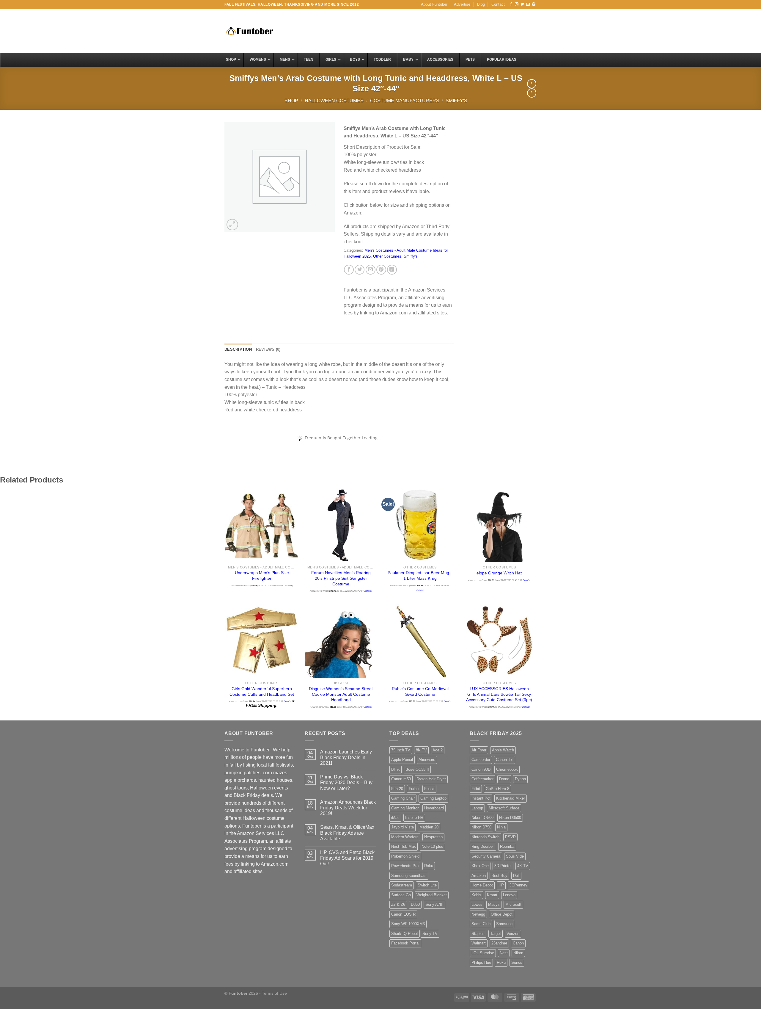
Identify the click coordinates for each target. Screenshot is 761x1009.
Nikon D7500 (482, 817)
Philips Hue (481, 962)
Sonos (516, 962)
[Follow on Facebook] (511, 4)
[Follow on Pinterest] (533, 4)
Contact (498, 4)
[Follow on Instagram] (516, 4)
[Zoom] (232, 225)
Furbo (414, 788)
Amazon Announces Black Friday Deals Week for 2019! (348, 808)
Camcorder (480, 759)
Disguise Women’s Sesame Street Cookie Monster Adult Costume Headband (341, 694)
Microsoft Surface (504, 808)
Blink (395, 769)
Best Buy (499, 875)
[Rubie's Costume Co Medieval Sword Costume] (420, 641)
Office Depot (501, 914)
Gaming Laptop (433, 798)
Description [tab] (238, 349)
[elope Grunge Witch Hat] (499, 525)
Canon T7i (504, 759)
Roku (428, 866)
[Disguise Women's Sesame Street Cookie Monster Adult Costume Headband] (341, 641)
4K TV (522, 866)
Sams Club (480, 924)
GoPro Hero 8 (497, 788)
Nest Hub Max (403, 846)
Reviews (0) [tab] (268, 349)
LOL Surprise (482, 953)
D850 (415, 904)
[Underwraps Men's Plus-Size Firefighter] (261, 525)
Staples (478, 933)
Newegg (478, 914)
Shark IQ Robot (404, 933)
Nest (504, 953)
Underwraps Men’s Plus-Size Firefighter (262, 575)
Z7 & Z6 (398, 904)
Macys (494, 904)
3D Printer (503, 866)
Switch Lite (427, 885)
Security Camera (485, 856)
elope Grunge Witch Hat (499, 573)
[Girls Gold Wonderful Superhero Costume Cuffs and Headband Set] (261, 641)
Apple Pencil (402, 759)
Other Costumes (387, 256)
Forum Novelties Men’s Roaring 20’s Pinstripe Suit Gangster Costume (341, 578)
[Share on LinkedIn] (392, 270)
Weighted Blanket (431, 895)
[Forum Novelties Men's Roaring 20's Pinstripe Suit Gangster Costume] (341, 525)
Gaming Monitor (405, 808)
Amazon (478, 875)
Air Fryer (478, 750)
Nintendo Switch (485, 837)
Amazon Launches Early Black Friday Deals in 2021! (346, 757)
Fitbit (475, 788)
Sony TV (430, 933)
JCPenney (518, 885)
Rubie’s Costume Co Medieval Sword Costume (420, 691)
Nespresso (433, 837)
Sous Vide (515, 856)
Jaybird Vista (402, 827)
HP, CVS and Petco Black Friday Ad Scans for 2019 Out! (347, 858)
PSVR (510, 837)
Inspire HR (414, 817)
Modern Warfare (405, 837)
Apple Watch (503, 750)
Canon (518, 943)
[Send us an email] (528, 4)
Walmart (478, 943)
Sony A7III (434, 904)
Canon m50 (401, 779)
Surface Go (401, 895)
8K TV (421, 750)
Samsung (504, 924)
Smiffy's (456, 100)
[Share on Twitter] (359, 270)
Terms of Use (274, 993)
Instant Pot (480, 798)
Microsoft (513, 904)
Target (495, 933)
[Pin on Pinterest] (381, 270)
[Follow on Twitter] (522, 4)
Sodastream (401, 885)
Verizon (513, 933)
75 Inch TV (400, 750)
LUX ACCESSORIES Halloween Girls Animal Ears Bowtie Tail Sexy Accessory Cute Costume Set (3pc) (499, 694)
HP (501, 885)
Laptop (477, 808)
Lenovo (509, 895)
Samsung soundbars (409, 875)
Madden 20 (428, 827)
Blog (481, 4)
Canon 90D (480, 769)
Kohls (476, 895)
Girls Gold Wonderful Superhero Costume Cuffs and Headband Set (261, 691)
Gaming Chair (403, 798)
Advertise (462, 4)
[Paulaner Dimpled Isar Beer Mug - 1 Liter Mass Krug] (420, 525)
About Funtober (434, 4)
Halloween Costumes (334, 100)
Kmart (492, 895)
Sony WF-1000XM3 (408, 924)
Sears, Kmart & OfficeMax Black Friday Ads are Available (347, 833)
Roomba (507, 846)
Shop (291, 100)
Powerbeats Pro (405, 866)
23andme (499, 943)
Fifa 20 (397, 788)
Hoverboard (434, 808)
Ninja (501, 827)
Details (288, 585)
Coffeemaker (482, 779)
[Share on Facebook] (349, 270)
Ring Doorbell (482, 846)
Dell (516, 875)
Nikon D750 (481, 827)
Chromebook (507, 769)
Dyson (520, 779)
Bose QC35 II (417, 769)
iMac (395, 817)
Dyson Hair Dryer (431, 779)
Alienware (427, 759)
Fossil (429, 788)
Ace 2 (438, 750)
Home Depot (482, 885)
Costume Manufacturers (404, 100)
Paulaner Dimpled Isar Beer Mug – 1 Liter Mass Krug (420, 575)
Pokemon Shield (405, 856)
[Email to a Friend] (370, 270)
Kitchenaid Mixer (510, 798)
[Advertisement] (428, 30)
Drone (504, 779)
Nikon (518, 953)
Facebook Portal (405, 943)
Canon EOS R (403, 914)
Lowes (476, 904)
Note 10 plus (432, 846)
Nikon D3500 (510, 817)
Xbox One (480, 866)
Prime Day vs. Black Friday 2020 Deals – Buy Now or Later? (346, 782)
